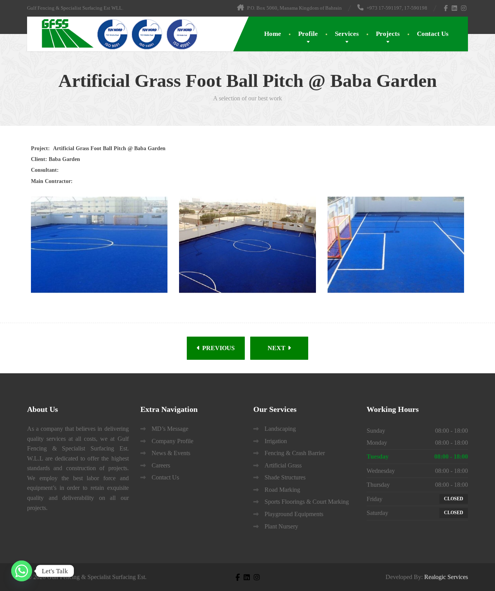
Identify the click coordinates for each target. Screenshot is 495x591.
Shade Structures (285, 477)
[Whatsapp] (21, 571)
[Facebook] (446, 8)
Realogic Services (446, 577)
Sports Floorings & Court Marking (307, 501)
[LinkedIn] (455, 8)
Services (347, 33)
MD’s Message (170, 428)
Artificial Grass (283, 465)
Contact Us (433, 33)
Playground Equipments (294, 514)
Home (272, 33)
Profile (308, 33)
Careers (161, 465)
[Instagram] (464, 8)
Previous (218, 348)
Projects (388, 33)
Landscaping (280, 428)
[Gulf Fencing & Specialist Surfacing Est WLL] (114, 33)
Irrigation (276, 441)
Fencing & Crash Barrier (295, 453)
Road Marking (282, 489)
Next (277, 348)
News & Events (171, 453)
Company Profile (172, 441)
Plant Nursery (281, 526)
